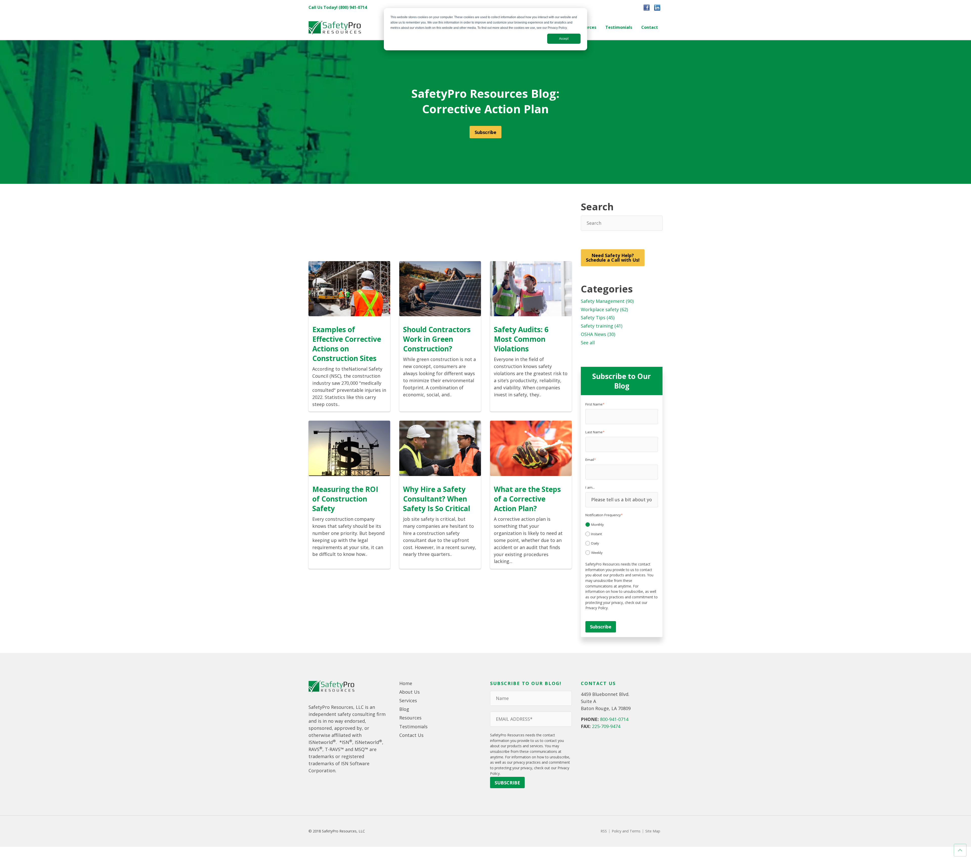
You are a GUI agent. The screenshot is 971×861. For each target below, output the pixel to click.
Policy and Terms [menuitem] (626, 831)
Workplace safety (604, 309)
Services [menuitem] (408, 700)
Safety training (601, 326)
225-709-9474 (606, 726)
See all (588, 342)
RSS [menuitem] (604, 831)
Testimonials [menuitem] (618, 27)
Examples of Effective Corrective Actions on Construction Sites (346, 344)
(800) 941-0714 (353, 7)
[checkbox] (621, 538)
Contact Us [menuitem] (411, 735)
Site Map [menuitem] (652, 831)
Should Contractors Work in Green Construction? (437, 339)
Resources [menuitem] (410, 718)
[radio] (621, 525)
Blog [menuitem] (404, 709)
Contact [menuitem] (649, 27)
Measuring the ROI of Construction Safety (345, 498)
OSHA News (598, 334)
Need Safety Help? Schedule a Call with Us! (612, 257)
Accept (563, 38)
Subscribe (485, 132)
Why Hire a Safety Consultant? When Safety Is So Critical (436, 498)
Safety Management (607, 301)
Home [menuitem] (405, 683)
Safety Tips (597, 317)
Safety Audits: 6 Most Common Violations (521, 339)
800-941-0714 (614, 719)
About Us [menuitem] (409, 692)
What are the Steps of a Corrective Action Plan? (527, 498)
